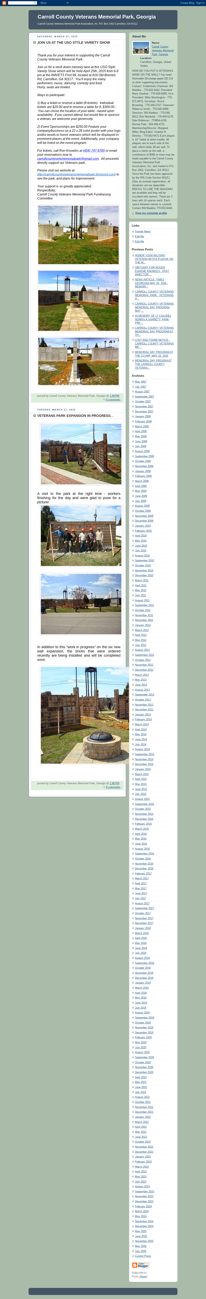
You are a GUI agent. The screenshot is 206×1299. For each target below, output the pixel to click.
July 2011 (140, 595)
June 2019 (141, 1002)
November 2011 (144, 615)
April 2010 (141, 535)
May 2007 (140, 381)
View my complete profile (151, 213)
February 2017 (143, 873)
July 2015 (140, 794)
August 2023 (142, 1186)
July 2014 (140, 744)
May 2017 (140, 888)
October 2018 (143, 968)
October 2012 (143, 660)
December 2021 (144, 1112)
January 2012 (143, 625)
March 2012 (142, 630)
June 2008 (141, 441)
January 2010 (143, 525)
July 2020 (140, 1047)
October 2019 (143, 1022)
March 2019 (142, 987)
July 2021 (140, 1092)
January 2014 (143, 714)
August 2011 (142, 600)
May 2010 (140, 540)
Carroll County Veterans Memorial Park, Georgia (163, 50)
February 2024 (143, 1206)
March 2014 (142, 724)
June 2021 (141, 1087)
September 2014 (144, 754)
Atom (143, 1276)
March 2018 (142, 933)
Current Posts (143, 1256)
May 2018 (140, 943)
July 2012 (140, 645)
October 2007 (143, 401)
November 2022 (144, 1146)
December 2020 (144, 1072)
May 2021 (140, 1082)
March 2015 (142, 774)
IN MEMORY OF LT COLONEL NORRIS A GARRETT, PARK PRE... (153, 319)
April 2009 (141, 486)
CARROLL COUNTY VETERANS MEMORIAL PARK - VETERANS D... (154, 295)
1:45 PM (114, 783)
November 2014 (144, 759)
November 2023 (144, 1196)
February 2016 (143, 823)
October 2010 (143, 565)
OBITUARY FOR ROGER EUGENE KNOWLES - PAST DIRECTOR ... (152, 271)
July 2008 (140, 446)
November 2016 (144, 863)
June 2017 (141, 893)
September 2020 (144, 1057)
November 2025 (144, 1241)
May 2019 (140, 997)
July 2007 (140, 386)
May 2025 (140, 1231)
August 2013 (142, 689)
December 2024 (144, 1226)
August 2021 (142, 1097)
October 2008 (143, 461)
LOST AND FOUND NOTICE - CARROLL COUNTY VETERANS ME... (154, 344)
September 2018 (144, 963)
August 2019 (142, 1012)
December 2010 (144, 575)
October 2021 (143, 1102)
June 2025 (141, 1236)
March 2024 (142, 1211)
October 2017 (143, 913)
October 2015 (143, 809)
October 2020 (143, 1062)
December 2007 (144, 411)
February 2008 (143, 421)
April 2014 (141, 729)
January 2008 (143, 416)
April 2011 (140, 585)
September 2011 (144, 605)
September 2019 (144, 1017)
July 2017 (140, 898)
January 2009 (143, 471)
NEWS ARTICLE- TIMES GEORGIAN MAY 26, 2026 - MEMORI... (151, 283)
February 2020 (143, 1037)
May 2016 (140, 838)
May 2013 (140, 679)
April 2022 (141, 1127)
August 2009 (142, 506)
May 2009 (140, 491)
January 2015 (143, 769)
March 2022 (142, 1122)
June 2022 (141, 1137)
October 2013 (143, 699)
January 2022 (143, 1117)
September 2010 (144, 560)
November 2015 (144, 814)
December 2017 (144, 923)
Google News (142, 231)
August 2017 (142, 903)
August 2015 (142, 799)
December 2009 (144, 520)
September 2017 (144, 908)
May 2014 (140, 734)
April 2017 (141, 883)
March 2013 (142, 675)
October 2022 (143, 1141)
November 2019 (144, 1027)
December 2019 (144, 1032)
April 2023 (141, 1171)
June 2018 (141, 948)
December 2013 (144, 709)
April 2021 (141, 1077)
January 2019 (143, 982)
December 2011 (144, 620)
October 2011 (142, 610)
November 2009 (144, 516)
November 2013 (144, 704)
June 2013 (141, 684)
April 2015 (141, 779)
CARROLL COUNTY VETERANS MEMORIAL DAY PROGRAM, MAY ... (154, 307)
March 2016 (142, 829)
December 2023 (144, 1201)
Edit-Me (139, 236)
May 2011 (140, 590)
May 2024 (140, 1216)
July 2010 (140, 550)
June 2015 (141, 789)
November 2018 (144, 973)
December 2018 (144, 978)
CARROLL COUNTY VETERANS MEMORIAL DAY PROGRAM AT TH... (154, 331)
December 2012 (144, 670)
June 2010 (141, 545)
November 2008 (144, 466)
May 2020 (140, 1042)
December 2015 (144, 819)
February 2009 (143, 476)
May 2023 (140, 1176)
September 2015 (144, 804)
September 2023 (144, 1191)
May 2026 (140, 1246)
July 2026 (140, 1251)
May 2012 (140, 640)
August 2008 (142, 451)
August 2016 (142, 848)
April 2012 (141, 635)
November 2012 (144, 665)
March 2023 (142, 1166)
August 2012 (142, 650)
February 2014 (143, 719)
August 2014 (142, 749)
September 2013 (144, 694)
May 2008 (140, 436)
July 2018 (140, 953)
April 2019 (141, 993)
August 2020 (142, 1052)
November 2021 (144, 1107)
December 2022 (144, 1152)
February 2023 (143, 1161)
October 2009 (143, 511)
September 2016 (144, 853)
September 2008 (144, 456)
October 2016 (143, 858)
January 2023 (143, 1156)
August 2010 (142, 555)
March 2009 (142, 481)
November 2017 (144, 918)
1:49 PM (114, 396)
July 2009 (140, 501)
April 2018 (141, 938)
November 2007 (144, 406)
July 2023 (140, 1181)
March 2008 (142, 426)
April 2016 (141, 834)
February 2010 (143, 531)
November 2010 (144, 570)
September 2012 (144, 655)
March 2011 (141, 580)
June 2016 (141, 843)
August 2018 (142, 958)
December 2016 (144, 868)
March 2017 (142, 878)
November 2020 (144, 1067)
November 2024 (144, 1221)
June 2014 (141, 739)
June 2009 (141, 496)
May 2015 (140, 784)
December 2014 (144, 764)
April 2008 (141, 431)
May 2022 (140, 1132)
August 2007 (142, 391)
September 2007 (144, 396)
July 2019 (140, 1007)
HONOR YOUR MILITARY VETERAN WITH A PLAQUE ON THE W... (154, 259)
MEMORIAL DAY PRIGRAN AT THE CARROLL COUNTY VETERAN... (153, 364)
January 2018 (143, 928)
